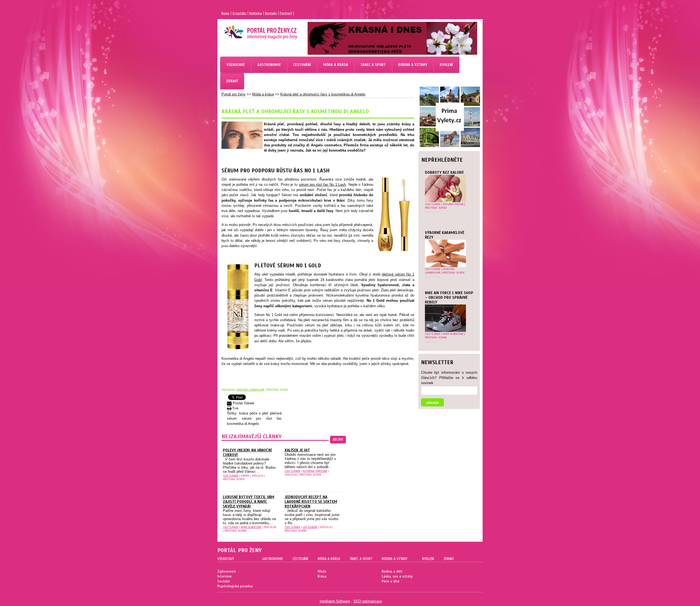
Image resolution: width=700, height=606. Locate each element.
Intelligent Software (335, 601)
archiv (338, 439)
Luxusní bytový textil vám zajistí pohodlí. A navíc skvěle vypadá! (248, 502)
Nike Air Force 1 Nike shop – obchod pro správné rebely (449, 298)
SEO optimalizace (367, 601)
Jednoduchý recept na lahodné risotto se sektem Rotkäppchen (311, 502)
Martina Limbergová (439, 270)
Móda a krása (263, 94)
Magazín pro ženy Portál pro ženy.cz (251, 30)
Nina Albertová (453, 334)
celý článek (433, 204)
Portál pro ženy (233, 94)
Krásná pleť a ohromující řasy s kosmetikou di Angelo (322, 94)
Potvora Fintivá (453, 204)
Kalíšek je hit (297, 450)
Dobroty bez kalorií (444, 172)
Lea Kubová (310, 527)
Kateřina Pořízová (315, 471)
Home (225, 13)
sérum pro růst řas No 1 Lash (322, 184)
